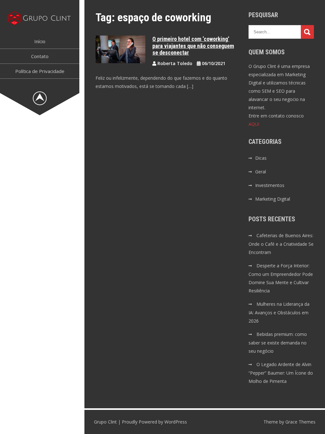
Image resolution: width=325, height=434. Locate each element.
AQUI (254, 124)
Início (39, 41)
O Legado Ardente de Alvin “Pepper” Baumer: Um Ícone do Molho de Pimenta (281, 372)
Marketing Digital (272, 199)
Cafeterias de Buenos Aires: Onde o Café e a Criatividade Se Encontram (281, 243)
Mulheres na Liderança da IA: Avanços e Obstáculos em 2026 (279, 312)
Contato (40, 56)
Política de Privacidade (39, 71)
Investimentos (269, 185)
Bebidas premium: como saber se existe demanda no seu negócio (278, 342)
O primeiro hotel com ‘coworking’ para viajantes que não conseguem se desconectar (193, 46)
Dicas (261, 158)
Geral (260, 172)
